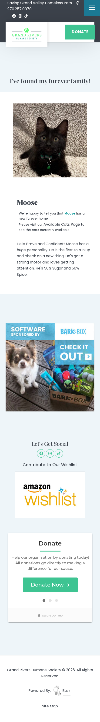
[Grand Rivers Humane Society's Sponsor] (50, 366)
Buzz (65, 690)
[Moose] (50, 140)
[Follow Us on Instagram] (20, 16)
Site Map (50, 706)
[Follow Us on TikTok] (26, 16)
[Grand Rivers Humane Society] (26, 34)
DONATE (80, 32)
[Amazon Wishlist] (50, 494)
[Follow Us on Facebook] (14, 16)
